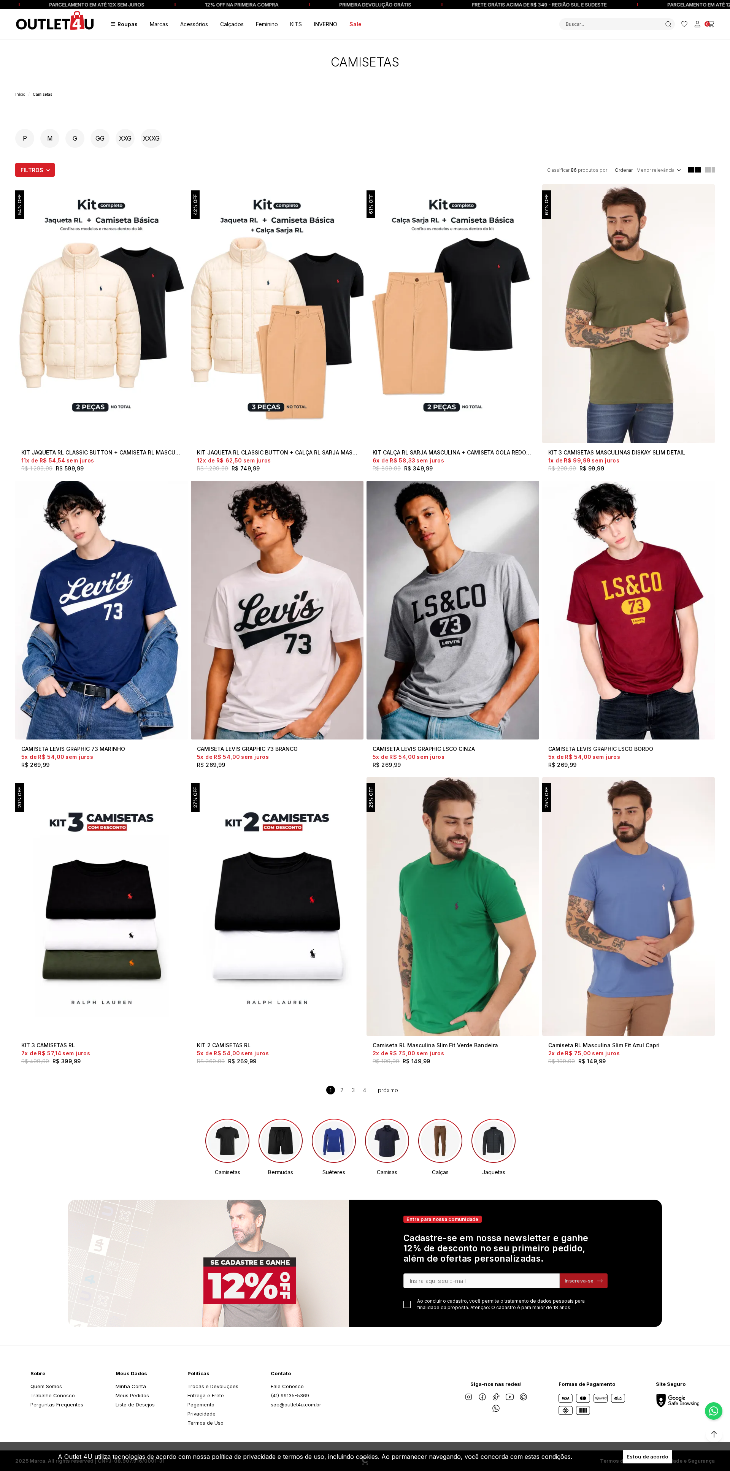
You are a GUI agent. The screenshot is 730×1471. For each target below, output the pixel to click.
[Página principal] (55, 24)
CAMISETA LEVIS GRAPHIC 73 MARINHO (73, 749)
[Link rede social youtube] (509, 1396)
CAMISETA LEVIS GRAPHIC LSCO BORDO (600, 749)
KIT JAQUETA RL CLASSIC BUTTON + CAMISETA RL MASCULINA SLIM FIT (101, 452)
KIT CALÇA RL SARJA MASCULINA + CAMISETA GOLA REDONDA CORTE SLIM (453, 452)
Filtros (32, 170)
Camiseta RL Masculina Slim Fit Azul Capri (604, 1045)
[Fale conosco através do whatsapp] (713, 1411)
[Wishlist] (684, 24)
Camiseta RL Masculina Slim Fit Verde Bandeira (435, 1045)
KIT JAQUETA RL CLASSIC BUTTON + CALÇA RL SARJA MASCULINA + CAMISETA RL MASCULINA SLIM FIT (277, 452)
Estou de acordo (647, 1457)
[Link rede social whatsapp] (496, 1408)
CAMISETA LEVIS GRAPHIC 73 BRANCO (247, 749)
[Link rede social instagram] (468, 1396)
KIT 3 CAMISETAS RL (48, 1045)
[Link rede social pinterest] (523, 1396)
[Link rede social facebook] (482, 1396)
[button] (714, 1434)
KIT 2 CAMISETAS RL (224, 1045)
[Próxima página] (388, 1090)
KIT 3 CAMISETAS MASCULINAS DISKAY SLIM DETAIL (616, 452)
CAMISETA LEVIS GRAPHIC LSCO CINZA (424, 749)
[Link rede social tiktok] (496, 1396)
